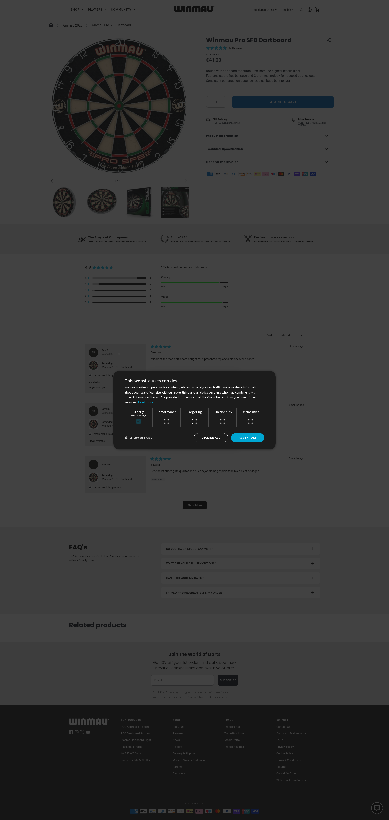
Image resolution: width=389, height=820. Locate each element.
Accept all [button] (248, 437)
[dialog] (194, 410)
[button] (138, 437)
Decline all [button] (211, 437)
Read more (145, 402)
